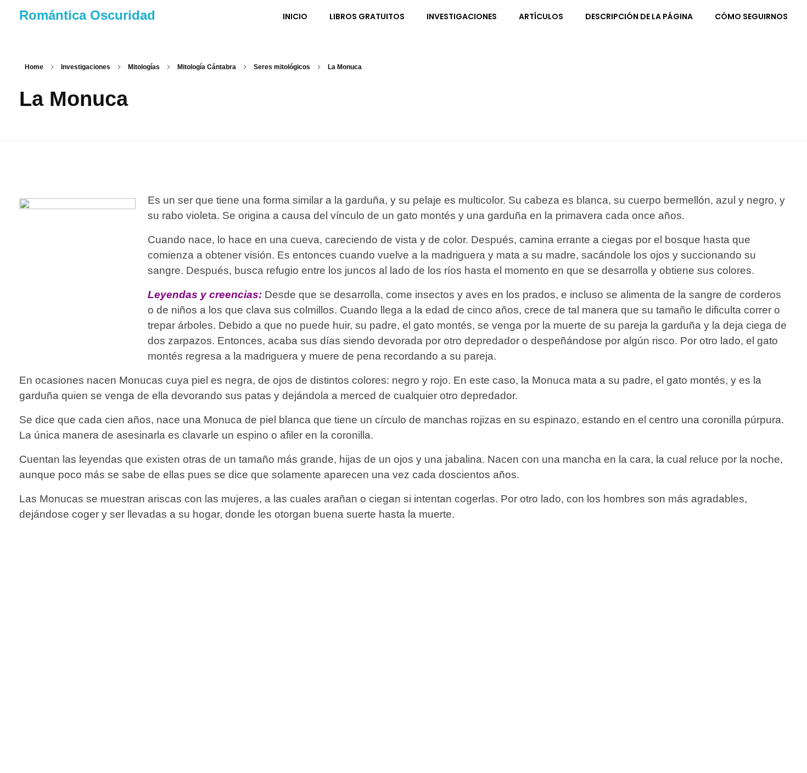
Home (34, 67)
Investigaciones (85, 67)
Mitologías (144, 67)
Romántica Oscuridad (87, 15)
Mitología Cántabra (206, 67)
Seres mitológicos (282, 67)
